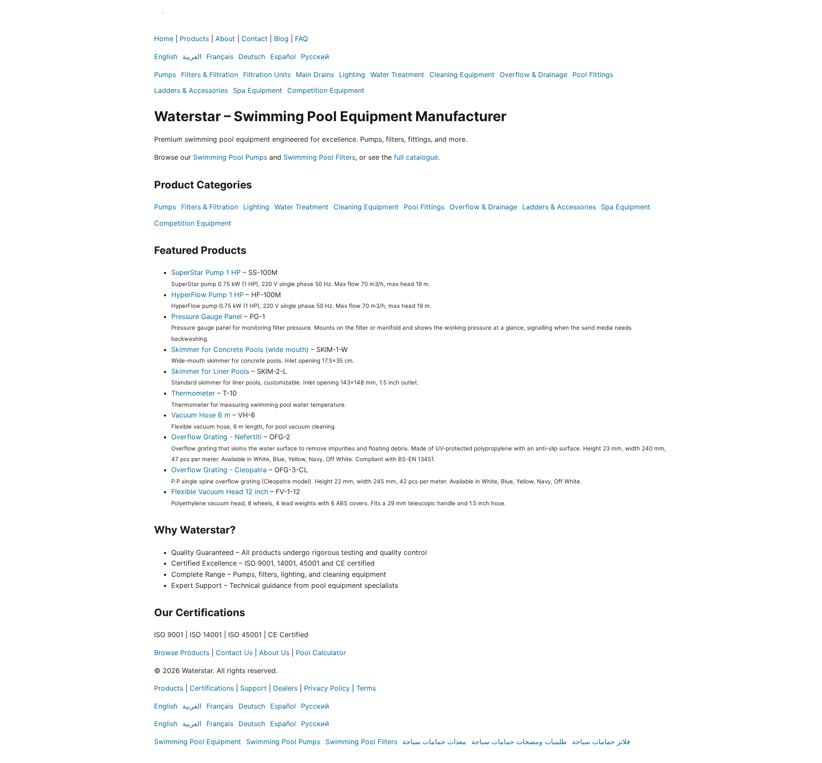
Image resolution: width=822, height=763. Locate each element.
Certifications (212, 688)
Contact (254, 38)
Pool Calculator (321, 652)
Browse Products (181, 652)
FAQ (301, 38)
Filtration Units (267, 74)
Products (194, 38)
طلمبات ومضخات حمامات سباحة (519, 741)
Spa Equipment (257, 90)
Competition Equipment (325, 90)
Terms (366, 688)
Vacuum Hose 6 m (200, 415)
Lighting (352, 74)
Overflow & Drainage (533, 74)
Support (253, 688)
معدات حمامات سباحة (434, 741)
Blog (281, 38)
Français (219, 56)
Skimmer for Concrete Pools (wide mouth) (240, 349)
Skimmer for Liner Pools (210, 371)
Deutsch (251, 56)
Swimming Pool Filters (319, 157)
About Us (274, 652)
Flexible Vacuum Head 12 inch (219, 491)
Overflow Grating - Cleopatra (219, 469)
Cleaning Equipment (461, 74)
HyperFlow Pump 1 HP (207, 294)
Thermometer (193, 393)
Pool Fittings (592, 74)
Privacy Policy (327, 688)
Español (283, 56)
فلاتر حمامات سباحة (601, 741)
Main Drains (315, 74)
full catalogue (416, 157)
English (165, 56)
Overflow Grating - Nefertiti (216, 436)
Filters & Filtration (209, 74)
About (225, 38)
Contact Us (234, 652)
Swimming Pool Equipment (197, 741)
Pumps (165, 74)
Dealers (285, 688)
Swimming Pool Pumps (230, 157)
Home (163, 38)
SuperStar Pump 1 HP (206, 272)
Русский (315, 56)
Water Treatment (397, 74)
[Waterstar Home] (162, 28)
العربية (191, 56)
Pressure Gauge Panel (206, 316)
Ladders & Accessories (191, 90)
